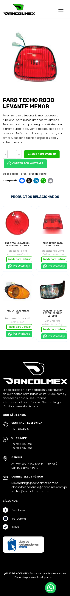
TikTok (15, 527)
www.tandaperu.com (43, 577)
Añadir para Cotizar (42, 154)
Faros (23, 174)
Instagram (19, 519)
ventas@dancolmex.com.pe (30, 491)
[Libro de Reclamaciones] (23, 544)
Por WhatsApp (21, 266)
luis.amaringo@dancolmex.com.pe (34, 483)
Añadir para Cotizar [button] (19, 259)
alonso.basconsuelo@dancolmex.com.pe (39, 487)
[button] (50, 587)
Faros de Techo (37, 174)
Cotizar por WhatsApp (27, 163)
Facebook (18, 510)
